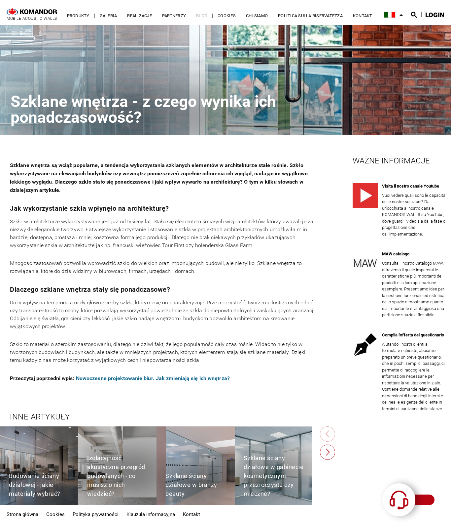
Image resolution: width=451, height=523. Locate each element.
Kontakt (362, 16)
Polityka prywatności (96, 514)
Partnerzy (174, 16)
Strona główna (22, 514)
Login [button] (434, 14)
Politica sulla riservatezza (310, 16)
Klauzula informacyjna (150, 514)
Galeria (108, 16)
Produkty (78, 16)
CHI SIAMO (257, 16)
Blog (201, 16)
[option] (39, 465)
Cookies (227, 16)
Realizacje (139, 16)
